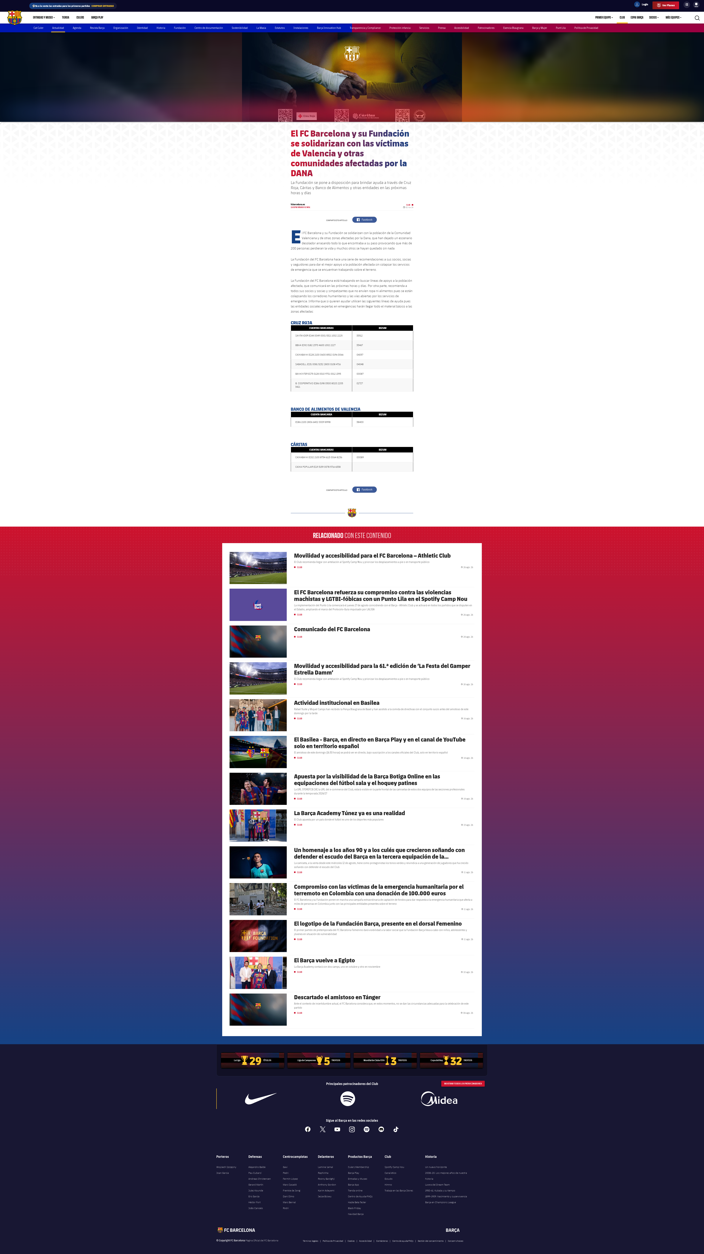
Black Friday (354, 1208)
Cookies (351, 1240)
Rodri (286, 1208)
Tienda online (355, 1190)
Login (642, 5)
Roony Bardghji (326, 1178)
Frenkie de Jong (291, 1190)
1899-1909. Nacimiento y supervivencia (446, 1196)
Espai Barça (637, 17)
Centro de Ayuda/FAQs (360, 1196)
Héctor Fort (254, 1202)
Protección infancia (399, 27)
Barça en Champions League (440, 1202)
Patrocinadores (486, 27)
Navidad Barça (356, 1214)
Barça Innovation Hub (329, 27)
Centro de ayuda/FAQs (402, 1240)
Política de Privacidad (586, 27)
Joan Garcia (222, 1172)
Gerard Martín (255, 1184)
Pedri (286, 1172)
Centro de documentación (209, 27)
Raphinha (323, 1172)
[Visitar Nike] (261, 1098)
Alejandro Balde (256, 1167)
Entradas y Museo (43, 17)
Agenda (77, 27)
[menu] (696, 4)
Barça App (353, 1184)
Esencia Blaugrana (513, 27)
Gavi (285, 1167)
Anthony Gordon (327, 1184)
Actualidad (58, 27)
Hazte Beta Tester (357, 1202)
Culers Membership (358, 1167)
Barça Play (97, 17)
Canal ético (390, 1172)
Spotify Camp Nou (394, 1167)
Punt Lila (561, 27)
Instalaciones (301, 27)
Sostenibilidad (240, 27)
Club (622, 17)
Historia (161, 27)
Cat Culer (38, 27)
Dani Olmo (288, 1196)
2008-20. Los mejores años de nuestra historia (446, 1175)
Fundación (180, 27)
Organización (120, 27)
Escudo (389, 1178)
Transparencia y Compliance (365, 27)
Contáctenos (382, 1240)
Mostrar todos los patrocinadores (463, 1083)
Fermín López (290, 1178)
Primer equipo (603, 17)
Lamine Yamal (325, 1167)
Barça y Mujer (539, 27)
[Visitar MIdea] (439, 1098)
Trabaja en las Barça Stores (399, 1190)
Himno (388, 1184)
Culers (80, 17)
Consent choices (455, 1240)
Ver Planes (668, 5)
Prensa (441, 27)
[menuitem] (696, 4)
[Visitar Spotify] (348, 1098)
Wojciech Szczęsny (226, 1167)
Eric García (253, 1196)
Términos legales (310, 1240)
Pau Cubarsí (254, 1172)
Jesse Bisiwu (324, 1196)
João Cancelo (255, 1208)
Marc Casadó (290, 1184)
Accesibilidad (461, 27)
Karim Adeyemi (326, 1190)
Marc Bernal (289, 1202)
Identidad (142, 27)
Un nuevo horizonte (436, 1167)
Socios (653, 17)
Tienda (65, 17)
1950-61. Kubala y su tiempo (440, 1190)
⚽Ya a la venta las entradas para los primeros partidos (73, 5)
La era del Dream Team (437, 1184)
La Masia (261, 27)
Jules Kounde (255, 1190)
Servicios (424, 27)
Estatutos (280, 27)
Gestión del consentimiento (430, 1240)
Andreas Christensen (259, 1178)
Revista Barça (97, 27)
